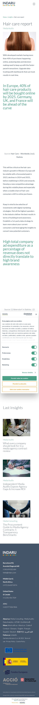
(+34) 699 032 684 (9, 569)
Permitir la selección (19, 384)
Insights (10, 17)
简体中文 (20, 632)
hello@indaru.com (9, 573)
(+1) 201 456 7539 (9, 598)
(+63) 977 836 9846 (10, 607)
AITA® (17, 622)
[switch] (34, 352)
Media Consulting (10, 521)
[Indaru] (22, 703)
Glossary (13, 628)
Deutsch (13, 632)
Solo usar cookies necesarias (19, 389)
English (20, 628)
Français (27, 628)
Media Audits (8, 28)
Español (6, 632)
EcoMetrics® (25, 622)
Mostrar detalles (27, 372)
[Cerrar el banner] (36, 314)
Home (5, 17)
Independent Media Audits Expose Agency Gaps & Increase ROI (15, 486)
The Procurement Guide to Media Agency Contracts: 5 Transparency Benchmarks (15, 529)
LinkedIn (14, 635)
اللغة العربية (29, 632)
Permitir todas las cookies (19, 378)
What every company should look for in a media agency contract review (15, 447)
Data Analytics (8, 622)
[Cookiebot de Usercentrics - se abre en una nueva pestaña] (24, 314)
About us (21, 625)
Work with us (12, 625)
